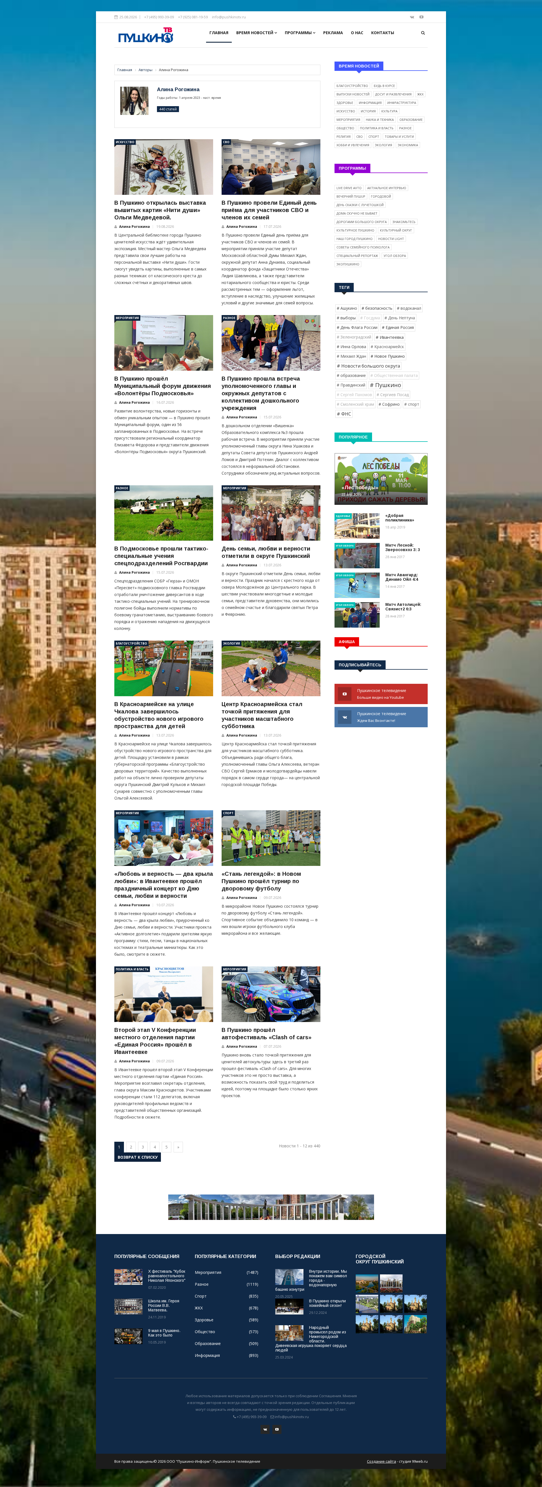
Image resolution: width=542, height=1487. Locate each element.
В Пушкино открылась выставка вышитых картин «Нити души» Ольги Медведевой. (160, 210)
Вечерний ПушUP (350, 196)
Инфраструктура (401, 103)
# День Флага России (357, 327)
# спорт (411, 404)
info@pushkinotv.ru (229, 16)
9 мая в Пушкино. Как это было (164, 1332)
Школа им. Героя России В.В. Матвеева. (163, 1305)
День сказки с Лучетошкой (360, 205)
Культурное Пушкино (355, 230)
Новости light (391, 239)
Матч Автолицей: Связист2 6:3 (403, 606)
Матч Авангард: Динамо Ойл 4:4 (401, 577)
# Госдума (370, 317)
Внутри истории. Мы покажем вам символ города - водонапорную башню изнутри (311, 1280)
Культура (389, 111)
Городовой (381, 196)
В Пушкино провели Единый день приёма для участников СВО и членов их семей (269, 210)
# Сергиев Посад (393, 394)
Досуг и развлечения (393, 94)
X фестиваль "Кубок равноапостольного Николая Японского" (166, 1276)
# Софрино (389, 404)
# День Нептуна (399, 317)
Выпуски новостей (353, 94)
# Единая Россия (398, 327)
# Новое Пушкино (388, 356)
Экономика (408, 145)
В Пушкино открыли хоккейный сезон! (327, 1303)
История (368, 111)
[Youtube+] (421, 16)
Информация (370, 103)
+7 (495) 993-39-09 (159, 16)
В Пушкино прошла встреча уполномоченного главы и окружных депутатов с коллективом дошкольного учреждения (261, 393)
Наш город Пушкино (354, 239)
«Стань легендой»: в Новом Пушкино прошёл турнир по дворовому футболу (261, 881)
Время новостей (255, 32)
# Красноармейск (387, 346)
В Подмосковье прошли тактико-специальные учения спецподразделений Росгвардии (161, 555)
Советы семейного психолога (363, 247)
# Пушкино (385, 385)
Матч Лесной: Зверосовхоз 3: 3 (402, 547)
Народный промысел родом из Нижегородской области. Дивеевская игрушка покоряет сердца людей (311, 1338)
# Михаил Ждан (351, 356)
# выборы (346, 317)
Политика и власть (132, 969)
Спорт (228, 813)
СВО (226, 142)
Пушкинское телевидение (382, 694)
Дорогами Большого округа (361, 222)
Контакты (382, 32)
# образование (351, 375)
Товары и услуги (399, 136)
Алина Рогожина (178, 89)
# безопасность (377, 308)
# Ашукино (347, 308)
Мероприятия (127, 318)
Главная (218, 32)
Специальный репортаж (357, 256)
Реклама (333, 32)
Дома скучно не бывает (356, 213)
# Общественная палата (394, 375)
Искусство (125, 142)
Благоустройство (131, 643)
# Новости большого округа (368, 366)
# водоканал (409, 308)
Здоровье (344, 103)
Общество (345, 128)
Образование (411, 119)
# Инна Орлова (351, 346)
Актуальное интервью (386, 188)
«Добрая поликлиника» (399, 517)
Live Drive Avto (349, 188)
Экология (231, 643)
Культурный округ (396, 230)
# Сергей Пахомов (354, 394)
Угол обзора (395, 256)
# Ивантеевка (390, 337)
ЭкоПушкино (347, 264)
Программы (299, 32)
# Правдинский (351, 385)
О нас (357, 32)
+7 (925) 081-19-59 (193, 16)
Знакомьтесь (404, 222)
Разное (229, 318)
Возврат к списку (138, 1157)
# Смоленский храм (355, 404)
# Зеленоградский (354, 337)
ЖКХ (420, 94)
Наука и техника (380, 119)
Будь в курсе (384, 86)
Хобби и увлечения (352, 145)
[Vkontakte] (412, 16)
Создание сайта (381, 1461)
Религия (343, 136)
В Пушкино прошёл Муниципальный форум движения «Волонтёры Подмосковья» (162, 385)
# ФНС (344, 414)
